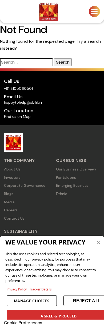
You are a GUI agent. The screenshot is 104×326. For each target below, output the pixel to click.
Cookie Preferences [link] (23, 322)
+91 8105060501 (18, 88)
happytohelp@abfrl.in (23, 102)
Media (9, 202)
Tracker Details (40, 289)
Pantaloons (66, 177)
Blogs (8, 193)
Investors (12, 177)
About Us (12, 169)
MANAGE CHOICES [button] (32, 300)
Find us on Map (17, 116)
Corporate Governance (24, 185)
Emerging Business (72, 185)
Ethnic (61, 193)
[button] (99, 242)
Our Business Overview (76, 169)
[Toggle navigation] (94, 11)
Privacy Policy (17, 289)
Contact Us (14, 218)
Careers (11, 210)
